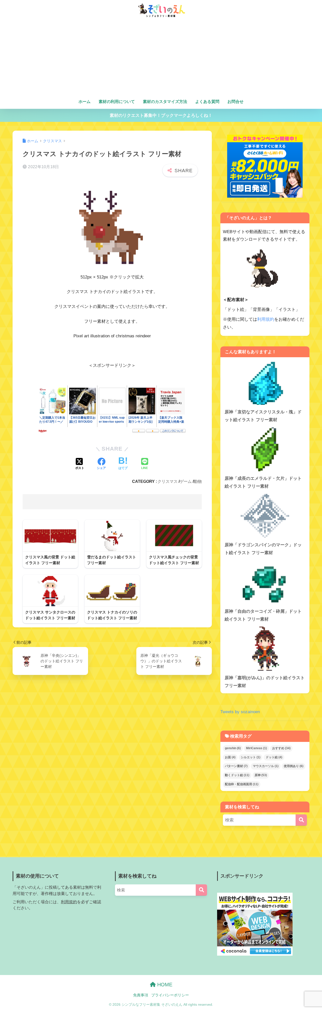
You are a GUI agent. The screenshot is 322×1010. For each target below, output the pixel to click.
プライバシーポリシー (170, 995)
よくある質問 (207, 101)
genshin (233, 748)
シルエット (250, 757)
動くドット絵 (237, 775)
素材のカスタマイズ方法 (165, 101)
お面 (230, 757)
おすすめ (281, 748)
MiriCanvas (256, 748)
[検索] (301, 820)
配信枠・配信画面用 (241, 784)
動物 (198, 481)
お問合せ (235, 101)
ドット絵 (274, 757)
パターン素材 (236, 766)
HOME (164, 984)
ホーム (84, 101)
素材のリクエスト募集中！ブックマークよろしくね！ (161, 115)
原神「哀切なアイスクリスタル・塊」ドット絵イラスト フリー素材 (263, 416)
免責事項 (140, 995)
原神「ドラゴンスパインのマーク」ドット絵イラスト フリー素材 (263, 549)
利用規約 (265, 319)
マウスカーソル (265, 766)
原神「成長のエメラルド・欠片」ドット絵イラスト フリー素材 (263, 482)
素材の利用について (117, 101)
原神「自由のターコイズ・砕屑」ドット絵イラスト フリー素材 (263, 615)
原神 (261, 775)
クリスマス (167, 481)
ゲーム (186, 481)
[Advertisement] (161, 58)
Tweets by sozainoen (240, 711)
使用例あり (293, 766)
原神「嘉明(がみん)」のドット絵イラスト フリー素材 (265, 681)
